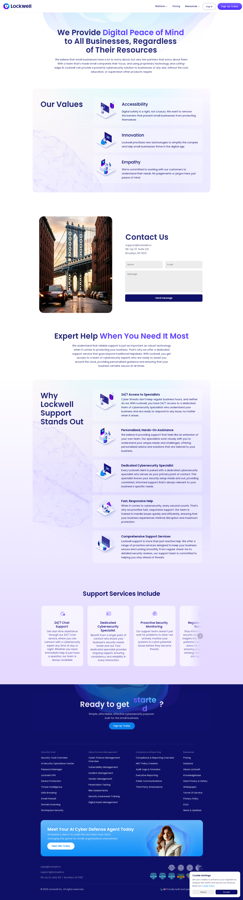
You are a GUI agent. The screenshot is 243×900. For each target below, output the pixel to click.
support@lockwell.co (52, 872)
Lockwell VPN (48, 775)
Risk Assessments (98, 790)
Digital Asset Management (103, 802)
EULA (186, 804)
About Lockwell (191, 769)
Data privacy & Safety (195, 781)
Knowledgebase (192, 775)
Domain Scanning (50, 804)
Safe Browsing (49, 792)
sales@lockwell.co (51, 866)
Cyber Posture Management (102, 752)
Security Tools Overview (54, 757)
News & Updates (192, 810)
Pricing (187, 757)
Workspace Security (52, 810)
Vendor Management (100, 778)
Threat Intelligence (51, 787)
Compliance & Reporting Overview (155, 757)
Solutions (188, 763)
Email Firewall (48, 798)
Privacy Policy (190, 798)
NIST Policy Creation (147, 763)
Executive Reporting (147, 775)
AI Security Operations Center (57, 763)
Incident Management (100, 773)
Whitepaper (190, 787)
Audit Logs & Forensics (148, 769)
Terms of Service (192, 792)
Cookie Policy (208, 886)
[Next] (200, 636)
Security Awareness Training (104, 796)
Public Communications (149, 781)
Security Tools (48, 752)
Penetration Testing (99, 784)
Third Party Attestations (149, 787)
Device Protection (51, 781)
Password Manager (51, 769)
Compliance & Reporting (148, 752)
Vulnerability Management (103, 767)
